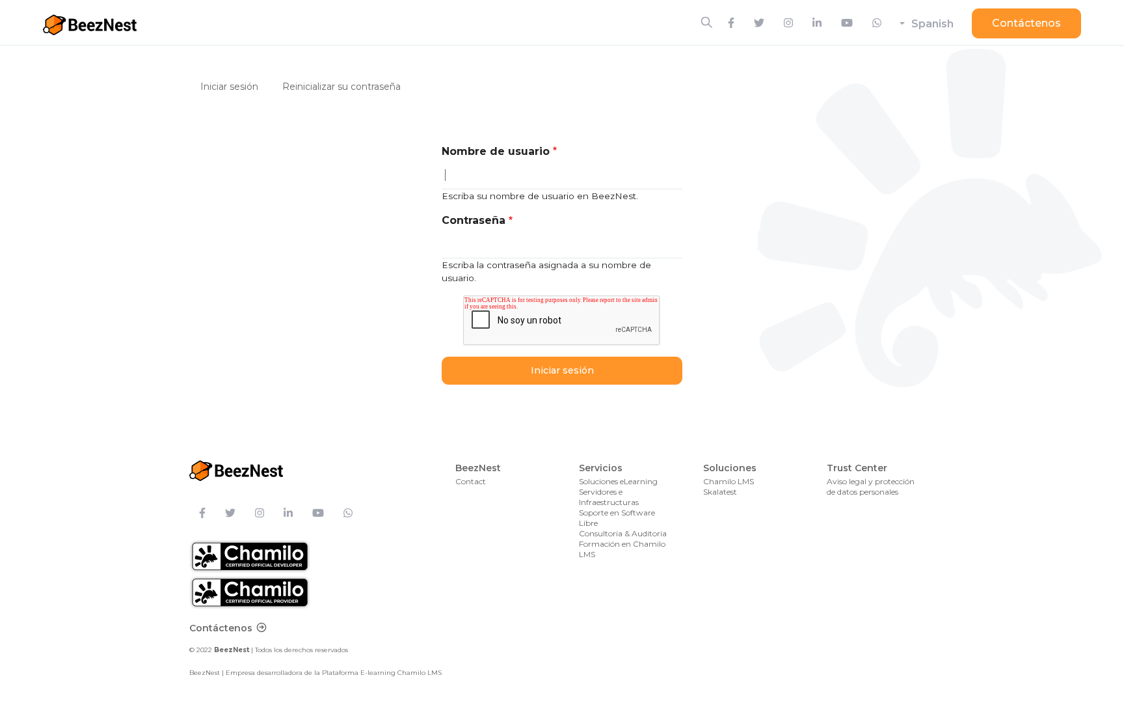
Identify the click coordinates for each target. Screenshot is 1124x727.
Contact (470, 481)
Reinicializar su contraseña (341, 86)
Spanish (932, 24)
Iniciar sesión (233, 86)
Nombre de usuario (496, 151)
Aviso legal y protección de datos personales (871, 486)
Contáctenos (1026, 23)
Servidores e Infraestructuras (609, 497)
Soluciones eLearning (618, 481)
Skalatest (720, 492)
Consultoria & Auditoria (623, 533)
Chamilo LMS (728, 481)
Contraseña (473, 220)
